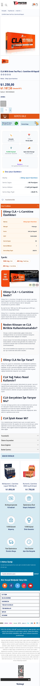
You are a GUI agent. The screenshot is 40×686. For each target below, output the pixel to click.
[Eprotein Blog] (4, 585)
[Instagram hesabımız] (23, 585)
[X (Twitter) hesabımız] (17, 585)
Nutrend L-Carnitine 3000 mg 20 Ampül (30, 485)
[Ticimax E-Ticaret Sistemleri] (20, 684)
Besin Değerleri (6, 445)
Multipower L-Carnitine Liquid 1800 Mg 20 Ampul (10, 485)
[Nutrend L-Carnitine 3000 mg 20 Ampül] (29, 470)
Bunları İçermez (6, 450)
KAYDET (36, 574)
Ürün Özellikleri (6, 206)
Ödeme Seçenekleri (7, 440)
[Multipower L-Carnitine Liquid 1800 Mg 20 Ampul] (10, 470)
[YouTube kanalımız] (30, 585)
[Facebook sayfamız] (11, 585)
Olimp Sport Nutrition (29, 178)
